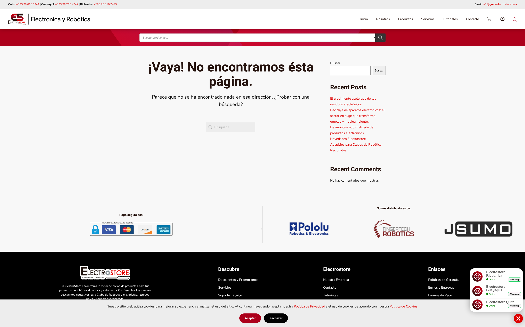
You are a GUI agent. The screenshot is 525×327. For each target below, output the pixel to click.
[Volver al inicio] (49, 19)
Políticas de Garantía (443, 279)
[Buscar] (380, 37)
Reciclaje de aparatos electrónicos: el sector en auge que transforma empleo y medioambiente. (357, 116)
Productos (405, 19)
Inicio (364, 19)
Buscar (335, 63)
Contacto (472, 19)
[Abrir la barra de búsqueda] (515, 19)
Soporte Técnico (230, 295)
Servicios (428, 19)
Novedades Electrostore (348, 139)
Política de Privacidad (309, 306)
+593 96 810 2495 (105, 4)
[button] (261, 229)
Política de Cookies (404, 306)
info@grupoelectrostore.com (500, 4)
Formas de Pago (440, 295)
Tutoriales (450, 19)
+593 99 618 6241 (27, 4)
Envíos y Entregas (441, 287)
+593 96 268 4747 (66, 4)
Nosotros (383, 19)
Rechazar (275, 318)
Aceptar (250, 318)
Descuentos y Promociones (238, 279)
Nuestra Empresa (336, 279)
